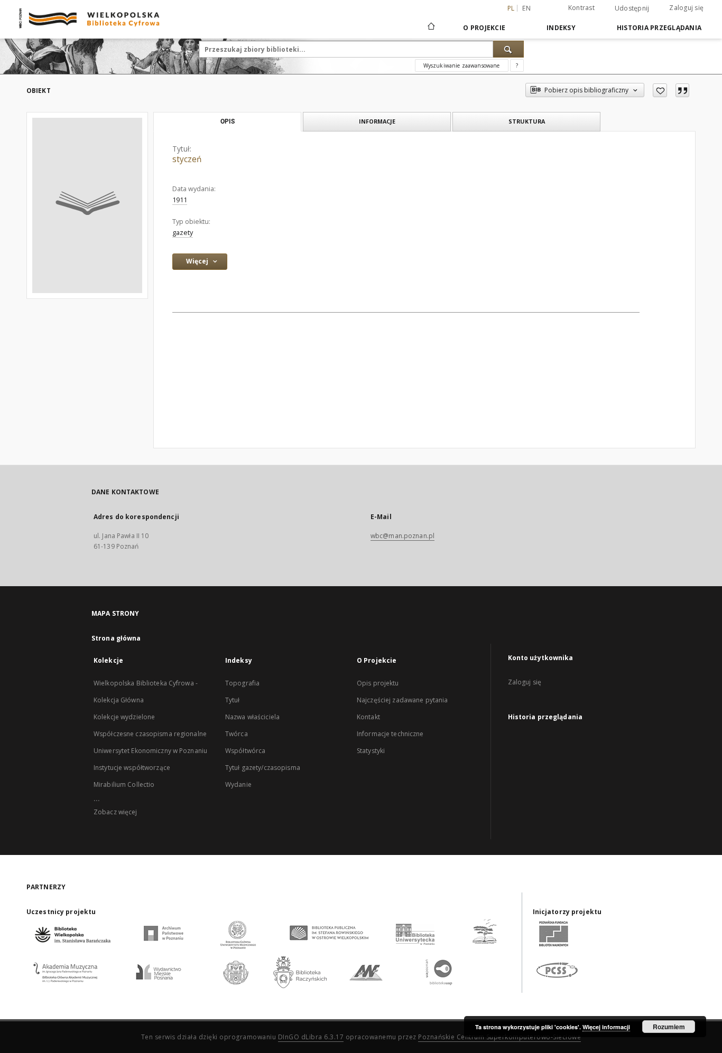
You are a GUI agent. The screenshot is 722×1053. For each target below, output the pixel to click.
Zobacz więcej (115, 811)
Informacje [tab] (377, 121)
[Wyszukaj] (508, 49)
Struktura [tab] (526, 121)
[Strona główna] (430, 27)
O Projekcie (484, 27)
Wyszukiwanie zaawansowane (461, 65)
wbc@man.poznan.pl (402, 535)
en (526, 8)
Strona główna (116, 638)
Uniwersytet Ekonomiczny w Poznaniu (150, 750)
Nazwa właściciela (252, 716)
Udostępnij (632, 8)
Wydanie (238, 784)
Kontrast (581, 7)
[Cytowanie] (682, 90)
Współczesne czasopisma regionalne (150, 733)
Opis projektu (378, 683)
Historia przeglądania (659, 27)
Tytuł (232, 699)
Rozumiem (669, 1026)
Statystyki (371, 750)
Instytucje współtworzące (132, 767)
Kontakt (368, 716)
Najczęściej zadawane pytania (402, 699)
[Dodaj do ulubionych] (660, 90)
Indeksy (561, 27)
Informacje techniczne (390, 733)
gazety (182, 232)
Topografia (242, 683)
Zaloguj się (686, 7)
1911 (179, 199)
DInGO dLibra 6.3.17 (311, 1036)
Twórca (236, 733)
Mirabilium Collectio (124, 784)
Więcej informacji (606, 1027)
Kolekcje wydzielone (124, 716)
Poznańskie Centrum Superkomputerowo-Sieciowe (499, 1036)
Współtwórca (245, 750)
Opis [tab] (227, 121)
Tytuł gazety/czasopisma (262, 767)
